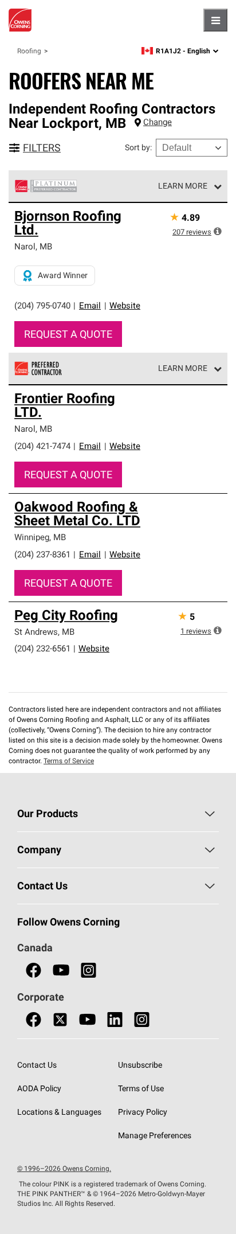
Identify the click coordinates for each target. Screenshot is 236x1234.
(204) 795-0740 (42, 305)
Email (90, 305)
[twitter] (60, 1019)
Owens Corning (20, 20)
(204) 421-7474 (42, 445)
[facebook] (33, 970)
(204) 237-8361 (42, 554)
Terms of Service (69, 760)
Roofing (29, 50)
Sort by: (138, 147)
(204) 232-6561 (42, 648)
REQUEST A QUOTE (68, 334)
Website (124, 305)
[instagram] (88, 970)
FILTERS (42, 147)
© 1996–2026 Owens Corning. (64, 1168)
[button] (218, 231)
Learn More (182, 186)
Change (157, 121)
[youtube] (61, 970)
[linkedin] (114, 1019)
